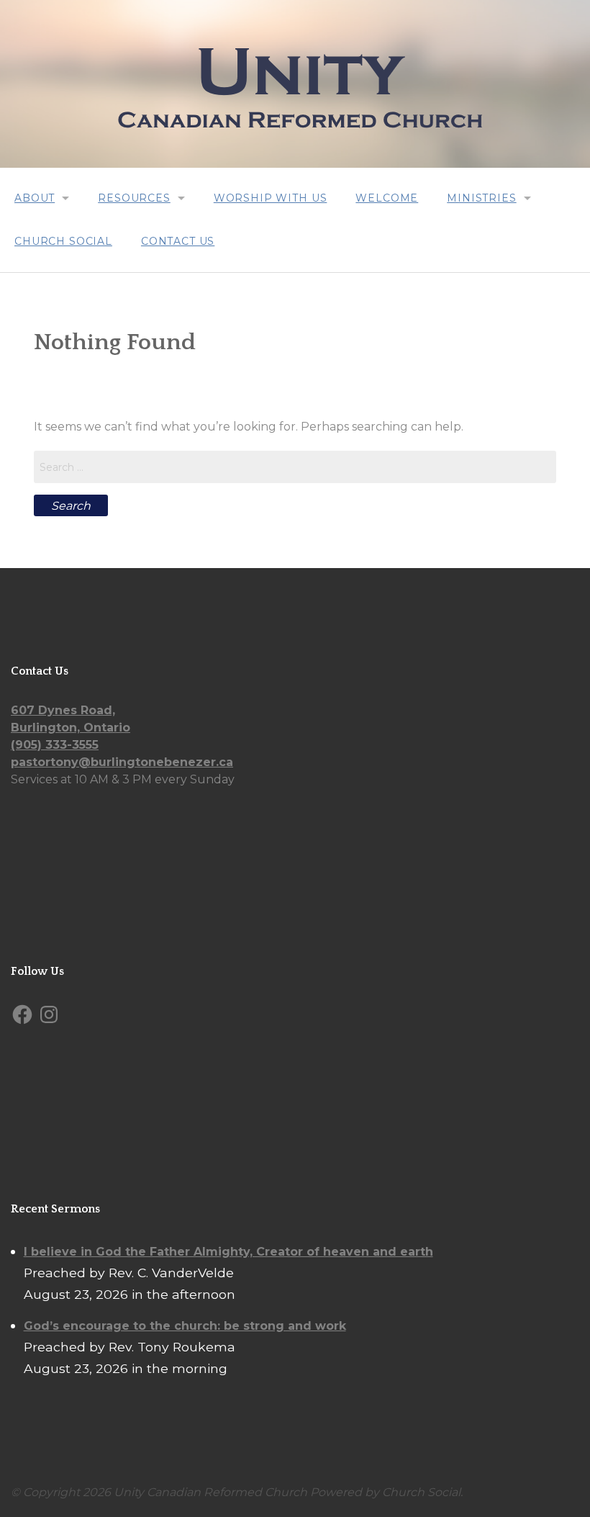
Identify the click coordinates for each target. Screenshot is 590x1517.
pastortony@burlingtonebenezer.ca (122, 762)
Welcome (386, 198)
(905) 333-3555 (55, 745)
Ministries (481, 198)
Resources (134, 198)
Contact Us (177, 241)
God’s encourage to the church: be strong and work (185, 1326)
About (34, 198)
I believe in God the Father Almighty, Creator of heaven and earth (228, 1252)
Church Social (63, 241)
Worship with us (270, 198)
